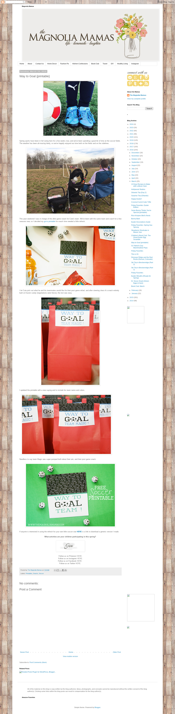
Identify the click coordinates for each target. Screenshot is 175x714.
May (133, 175)
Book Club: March (138, 286)
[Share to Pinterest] (65, 570)
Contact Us (40, 64)
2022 (132, 131)
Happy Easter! (136, 199)
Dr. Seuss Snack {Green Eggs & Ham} (140, 282)
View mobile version (70, 656)
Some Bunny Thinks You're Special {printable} (141, 211)
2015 (132, 297)
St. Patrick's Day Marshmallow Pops (139, 247)
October (135, 159)
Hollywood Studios (138, 189)
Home (22, 64)
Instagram (135, 64)
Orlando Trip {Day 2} (138, 192)
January (135, 293)
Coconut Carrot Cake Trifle (141, 202)
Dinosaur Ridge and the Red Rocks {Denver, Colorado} (142, 258)
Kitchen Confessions (80, 64)
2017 (132, 147)
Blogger (97, 707)
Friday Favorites (137, 251)
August (134, 165)
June (134, 172)
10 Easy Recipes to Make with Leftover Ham (140, 185)
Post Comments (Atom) (38, 662)
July (133, 169)
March (134, 181)
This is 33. (135, 254)
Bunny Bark (135, 219)
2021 (132, 134)
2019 (132, 140)
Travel (105, 64)
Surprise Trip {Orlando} (139, 196)
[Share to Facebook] (63, 570)
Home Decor (52, 64)
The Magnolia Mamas (138, 95)
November (136, 156)
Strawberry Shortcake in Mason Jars (140, 231)
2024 (132, 124)
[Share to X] (60, 570)
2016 (132, 150)
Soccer (41, 573)
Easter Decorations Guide (140, 222)
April (133, 178)
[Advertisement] (140, 369)
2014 (132, 301)
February (135, 290)
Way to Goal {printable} (139, 243)
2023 (132, 128)
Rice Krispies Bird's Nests (140, 216)
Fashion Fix (64, 64)
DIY (112, 64)
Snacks (35, 573)
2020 (132, 137)
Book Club (95, 64)
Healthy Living (122, 64)
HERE (79, 532)
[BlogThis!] (57, 570)
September (136, 162)
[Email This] (55, 570)
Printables (29, 573)
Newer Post (24, 652)
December (136, 153)
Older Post (117, 652)
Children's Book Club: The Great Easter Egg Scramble (141, 237)
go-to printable (49, 221)
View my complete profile (136, 99)
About (30, 64)
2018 (132, 143)
